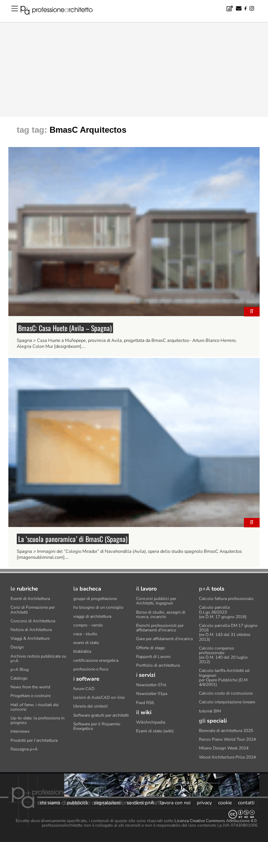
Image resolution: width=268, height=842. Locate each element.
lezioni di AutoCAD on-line (99, 697)
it (251, 311)
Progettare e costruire (30, 695)
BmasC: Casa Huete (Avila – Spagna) (65, 328)
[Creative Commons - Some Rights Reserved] (134, 814)
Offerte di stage (150, 648)
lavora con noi (175, 802)
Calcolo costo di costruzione (226, 693)
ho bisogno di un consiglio (98, 607)
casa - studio (85, 634)
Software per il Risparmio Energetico (96, 726)
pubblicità (77, 802)
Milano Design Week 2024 (223, 748)
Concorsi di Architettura (32, 621)
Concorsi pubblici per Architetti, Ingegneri (156, 601)
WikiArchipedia (150, 722)
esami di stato (86, 642)
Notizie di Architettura (31, 629)
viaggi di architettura (92, 616)
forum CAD (84, 688)
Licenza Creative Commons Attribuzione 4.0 (215, 820)
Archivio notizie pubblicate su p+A (38, 658)
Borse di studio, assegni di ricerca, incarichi (160, 614)
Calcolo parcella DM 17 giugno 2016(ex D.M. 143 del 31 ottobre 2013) (228, 632)
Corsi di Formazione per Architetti (32, 610)
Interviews (20, 731)
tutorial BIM (210, 711)
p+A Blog (19, 669)
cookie (225, 802)
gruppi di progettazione (95, 598)
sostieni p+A (140, 802)
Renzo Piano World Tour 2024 (227, 739)
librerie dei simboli (90, 706)
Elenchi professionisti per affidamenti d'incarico (160, 628)
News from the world (30, 687)
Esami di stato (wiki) (155, 731)
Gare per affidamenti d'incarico (164, 639)
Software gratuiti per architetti (101, 715)
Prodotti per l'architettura (34, 740)
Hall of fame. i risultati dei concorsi (34, 707)
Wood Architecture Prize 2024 (227, 757)
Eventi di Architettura (30, 598)
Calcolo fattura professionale (226, 598)
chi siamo (50, 802)
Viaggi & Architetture (30, 638)
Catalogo (19, 678)
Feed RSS (145, 702)
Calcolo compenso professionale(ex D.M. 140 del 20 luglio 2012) (223, 655)
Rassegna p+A (24, 749)
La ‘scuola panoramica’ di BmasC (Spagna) (72, 539)
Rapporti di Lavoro (153, 656)
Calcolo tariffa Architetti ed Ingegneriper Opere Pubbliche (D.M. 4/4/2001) (224, 677)
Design (17, 647)
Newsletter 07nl (151, 685)
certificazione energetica (95, 660)
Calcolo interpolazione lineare (227, 702)
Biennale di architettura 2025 (226, 730)
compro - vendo (88, 625)
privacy (204, 802)
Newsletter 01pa (151, 693)
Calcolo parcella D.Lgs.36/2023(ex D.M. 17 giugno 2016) (223, 612)
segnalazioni (107, 802)
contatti (246, 802)
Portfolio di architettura (158, 665)
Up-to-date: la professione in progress (37, 720)
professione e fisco (91, 669)
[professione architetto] (61, 11)
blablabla (82, 651)
